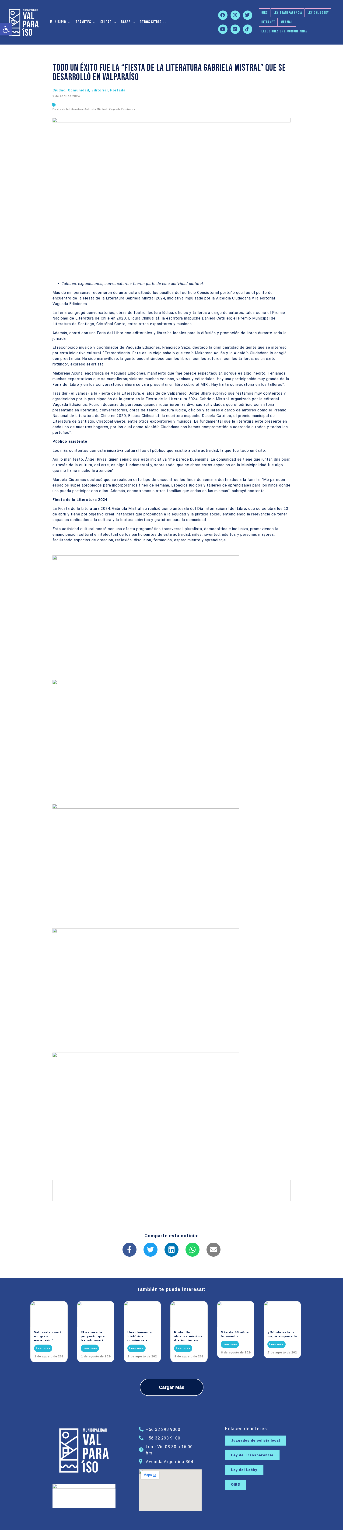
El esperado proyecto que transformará (93, 1336)
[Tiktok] (247, 29)
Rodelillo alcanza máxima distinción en (188, 1336)
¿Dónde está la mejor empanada (282, 1334)
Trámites (83, 22)
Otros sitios (150, 22)
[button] (6, 29)
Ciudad (106, 22)
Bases (125, 22)
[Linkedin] (235, 29)
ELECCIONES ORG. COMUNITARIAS (284, 31)
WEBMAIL (287, 22)
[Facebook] (223, 15)
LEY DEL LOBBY (318, 12)
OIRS (264, 12)
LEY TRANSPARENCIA (287, 12)
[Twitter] (247, 15)
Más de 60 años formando (235, 1334)
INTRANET (268, 22)
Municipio (58, 22)
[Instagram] (235, 15)
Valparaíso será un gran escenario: (48, 1336)
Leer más (43, 1348)
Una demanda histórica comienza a (139, 1336)
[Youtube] (223, 29)
